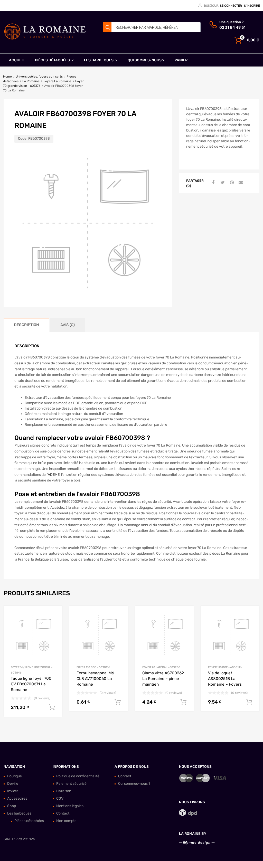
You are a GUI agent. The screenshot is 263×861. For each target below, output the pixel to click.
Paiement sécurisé (71, 783)
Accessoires (17, 798)
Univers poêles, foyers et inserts (39, 76)
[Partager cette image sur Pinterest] (231, 182)
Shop (11, 806)
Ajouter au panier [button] (52, 707)
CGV (59, 798)
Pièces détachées (52, 60)
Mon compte (66, 821)
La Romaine (31, 81)
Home (7, 76)
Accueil (17, 60)
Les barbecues (99, 60)
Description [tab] (26, 325)
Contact (62, 813)
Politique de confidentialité (77, 776)
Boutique (14, 776)
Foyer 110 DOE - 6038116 (93, 667)
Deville (12, 783)
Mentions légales (69, 806)
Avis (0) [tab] (67, 325)
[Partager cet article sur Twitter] (222, 182)
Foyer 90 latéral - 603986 (161, 667)
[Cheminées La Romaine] (45, 38)
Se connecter (231, 5)
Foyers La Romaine (57, 81)
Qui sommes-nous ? (146, 60)
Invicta (12, 791)
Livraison (63, 791)
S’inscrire (252, 5)
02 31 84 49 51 (232, 27)
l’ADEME (53, 474)
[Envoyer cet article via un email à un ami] (240, 182)
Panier (181, 60)
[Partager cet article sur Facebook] (212, 182)
